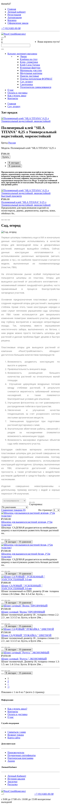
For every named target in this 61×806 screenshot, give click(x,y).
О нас (11, 90)
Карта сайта (14, 737)
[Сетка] (33, 502)
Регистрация (14, 14)
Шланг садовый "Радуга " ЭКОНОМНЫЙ (24, 658)
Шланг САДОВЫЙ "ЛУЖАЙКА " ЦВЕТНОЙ (26, 635)
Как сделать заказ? (17, 708)
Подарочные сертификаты (22, 755)
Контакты (13, 98)
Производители (16, 752)
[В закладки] (5, 219)
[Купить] (2, 219)
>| (8, 687)
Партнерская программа (20, 758)
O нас (11, 717)
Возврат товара (16, 735)
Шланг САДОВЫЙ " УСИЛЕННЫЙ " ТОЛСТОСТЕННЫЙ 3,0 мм (22, 587)
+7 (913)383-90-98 (10, 28)
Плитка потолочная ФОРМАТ (36, 78)
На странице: (45, 510)
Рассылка (13, 784)
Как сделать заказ (17, 95)
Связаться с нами (17, 732)
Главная (12, 103)
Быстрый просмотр (11, 196)
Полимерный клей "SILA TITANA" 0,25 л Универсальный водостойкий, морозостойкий (26, 203)
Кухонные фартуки (30, 67)
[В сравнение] (9, 219)
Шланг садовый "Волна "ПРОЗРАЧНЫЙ (23, 612)
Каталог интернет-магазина (22, 53)
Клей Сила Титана (30, 64)
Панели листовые (29, 76)
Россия (12, 142)
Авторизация (15, 17)
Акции (11, 761)
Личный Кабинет (17, 776)
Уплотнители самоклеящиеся (35, 87)
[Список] (30, 502)
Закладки (12, 781)
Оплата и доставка (17, 92)
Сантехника (26, 84)
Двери (23, 56)
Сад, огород (26, 81)
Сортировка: (36, 504)
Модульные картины (31, 73)
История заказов (16, 778)
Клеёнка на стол (28, 59)
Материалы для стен (31, 70)
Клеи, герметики (29, 62)
